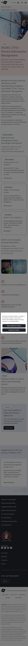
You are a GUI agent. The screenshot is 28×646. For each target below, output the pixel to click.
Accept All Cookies (14, 330)
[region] (14, 323)
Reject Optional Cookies (14, 325)
